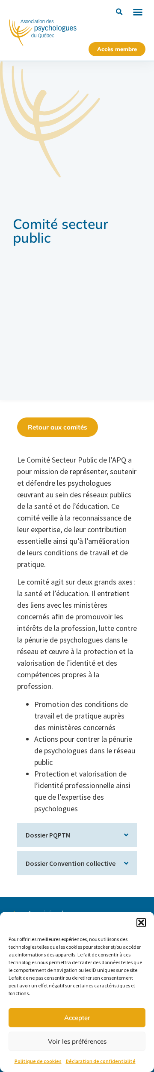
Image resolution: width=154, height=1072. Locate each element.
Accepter (77, 1018)
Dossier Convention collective (71, 863)
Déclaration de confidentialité (101, 1061)
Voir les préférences (77, 1041)
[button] (141, 922)
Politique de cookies (38, 1061)
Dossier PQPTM (48, 835)
